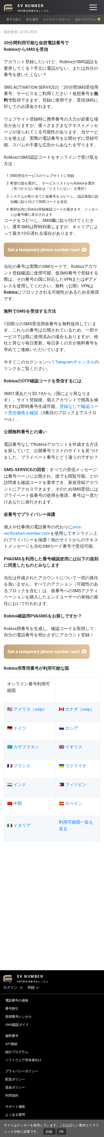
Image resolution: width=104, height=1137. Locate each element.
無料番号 (11, 1036)
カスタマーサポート (56, 19)
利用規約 (11, 1095)
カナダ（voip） (79, 709)
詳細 (49, 1131)
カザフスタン (26, 746)
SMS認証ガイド (17, 1025)
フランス (22, 765)
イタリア (22, 825)
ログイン (10, 987)
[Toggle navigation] (93, 7)
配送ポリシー (15, 1079)
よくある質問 (15, 1115)
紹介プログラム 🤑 (88, 19)
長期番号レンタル (18, 1016)
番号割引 (11, 1008)
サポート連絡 (15, 1106)
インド (19, 784)
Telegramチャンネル (75, 361)
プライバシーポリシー (21, 1071)
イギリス (73, 746)
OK (61, 1131)
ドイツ (19, 728)
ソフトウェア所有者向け (23, 1060)
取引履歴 (32, 19)
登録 (31, 987)
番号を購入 (13, 19)
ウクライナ (76, 765)
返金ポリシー (15, 1087)
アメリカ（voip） (30, 709)
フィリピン (76, 784)
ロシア (71, 728)
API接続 (11, 1044)
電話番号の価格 (16, 1000)
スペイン (73, 803)
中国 (17, 803)
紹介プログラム (16, 1052)
